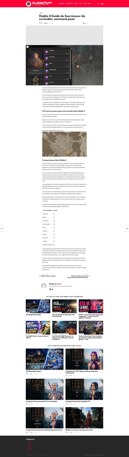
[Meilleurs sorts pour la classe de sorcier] (84, 417)
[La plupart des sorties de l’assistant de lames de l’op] (44, 417)
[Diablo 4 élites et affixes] (1, 228)
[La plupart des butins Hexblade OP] (84, 389)
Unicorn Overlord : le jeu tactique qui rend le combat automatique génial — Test (90, 337)
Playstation (69, 3)
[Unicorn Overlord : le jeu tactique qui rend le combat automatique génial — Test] (91, 328)
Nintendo (61, 3)
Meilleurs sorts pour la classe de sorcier (79, 430)
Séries (89, 3)
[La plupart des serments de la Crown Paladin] (44, 389)
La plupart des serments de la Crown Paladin (41, 401)
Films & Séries (31, 442)
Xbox (76, 3)
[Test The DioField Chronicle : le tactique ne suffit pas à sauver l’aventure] (64, 328)
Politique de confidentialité (97, 455)
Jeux (80, 3)
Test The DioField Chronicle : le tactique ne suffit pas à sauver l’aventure (63, 337)
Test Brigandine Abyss (33, 315)
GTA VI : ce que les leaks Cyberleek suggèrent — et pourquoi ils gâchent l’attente (91, 316)
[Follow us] (98, 3)
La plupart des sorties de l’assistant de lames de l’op (44, 430)
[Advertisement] (64, 35)
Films (84, 3)
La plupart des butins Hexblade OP (78, 401)
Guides (27, 312)
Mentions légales (87, 455)
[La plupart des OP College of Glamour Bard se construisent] (84, 359)
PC (32, 333)
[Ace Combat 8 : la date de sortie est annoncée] (64, 306)
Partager (27, 47)
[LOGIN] (102, 3)
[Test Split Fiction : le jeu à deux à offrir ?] (38, 328)
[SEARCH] (100, 3)
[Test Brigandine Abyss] (38, 306)
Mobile (29, 444)
